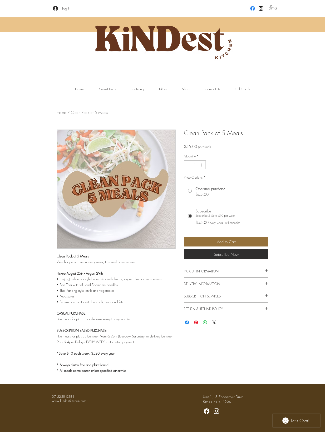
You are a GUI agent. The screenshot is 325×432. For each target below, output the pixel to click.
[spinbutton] (195, 165)
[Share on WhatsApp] (205, 322)
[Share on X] (214, 322)
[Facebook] (206, 411)
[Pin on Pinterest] (196, 322)
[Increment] (202, 165)
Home (61, 112)
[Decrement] (188, 165)
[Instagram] (261, 8)
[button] (274, 7)
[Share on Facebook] (187, 322)
